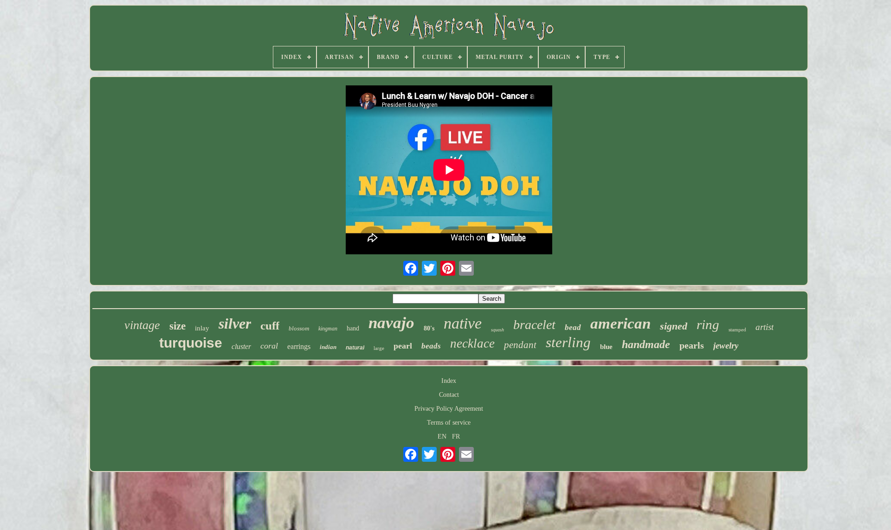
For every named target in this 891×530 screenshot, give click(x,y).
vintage (142, 325)
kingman (327, 328)
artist (764, 327)
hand (353, 328)
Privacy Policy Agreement (448, 408)
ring (708, 324)
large (379, 348)
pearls (691, 345)
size (177, 326)
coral (269, 345)
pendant (520, 344)
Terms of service (449, 422)
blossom (299, 328)
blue (606, 346)
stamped (737, 329)
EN (442, 436)
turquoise (190, 342)
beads (431, 346)
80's (429, 328)
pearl (403, 345)
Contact (449, 394)
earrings (298, 346)
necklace (472, 343)
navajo (391, 323)
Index (448, 380)
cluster (241, 346)
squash (497, 329)
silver (235, 323)
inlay (202, 328)
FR (456, 436)
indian (328, 346)
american (620, 323)
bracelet (534, 324)
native (463, 323)
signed (673, 326)
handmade (646, 344)
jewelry (725, 345)
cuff (269, 325)
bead (573, 327)
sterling (568, 342)
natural (355, 347)
